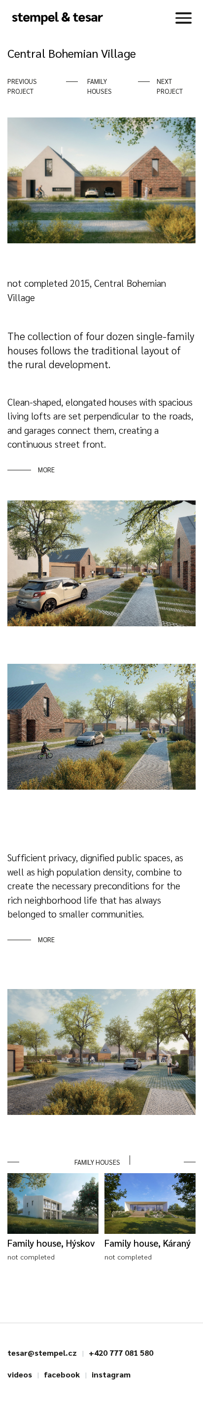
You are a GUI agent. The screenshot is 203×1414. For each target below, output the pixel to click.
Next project (170, 86)
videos (19, 1374)
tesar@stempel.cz (42, 1352)
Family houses (99, 86)
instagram (111, 1374)
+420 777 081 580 (121, 1352)
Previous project (22, 86)
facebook (62, 1374)
